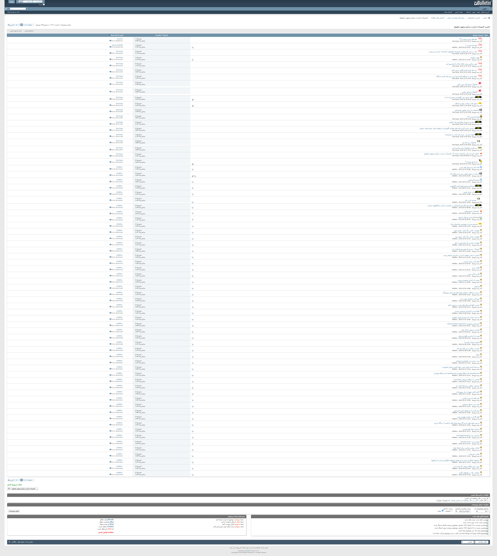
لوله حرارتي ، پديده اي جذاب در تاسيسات (459, 135)
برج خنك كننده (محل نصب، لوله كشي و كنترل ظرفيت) (461, 367)
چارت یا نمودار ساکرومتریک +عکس (461, 122)
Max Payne (455, 41)
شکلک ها (110, 522)
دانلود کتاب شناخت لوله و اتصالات (466, 104)
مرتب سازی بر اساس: (463, 509)
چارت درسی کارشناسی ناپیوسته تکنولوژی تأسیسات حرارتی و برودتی (453, 52)
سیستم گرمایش (474, 180)
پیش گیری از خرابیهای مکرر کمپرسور (467, 411)
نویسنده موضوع (478, 35)
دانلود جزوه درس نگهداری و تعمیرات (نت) (459, 97)
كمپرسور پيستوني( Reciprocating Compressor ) (463, 324)
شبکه (478, 355)
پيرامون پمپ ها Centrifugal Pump (468, 435)
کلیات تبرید (476, 268)
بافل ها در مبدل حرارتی (471, 262)
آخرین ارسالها (485, 12)
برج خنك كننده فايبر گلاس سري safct (464, 70)
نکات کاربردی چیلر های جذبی (469, 167)
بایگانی (14, 542)
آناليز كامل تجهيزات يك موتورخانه (468, 392)
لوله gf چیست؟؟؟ (473, 117)
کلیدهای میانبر (448, 12)
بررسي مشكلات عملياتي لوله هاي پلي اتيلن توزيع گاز (461, 293)
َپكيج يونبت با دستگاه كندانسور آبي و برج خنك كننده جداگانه (456, 76)
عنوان (486, 35)
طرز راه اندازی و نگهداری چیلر (469, 336)
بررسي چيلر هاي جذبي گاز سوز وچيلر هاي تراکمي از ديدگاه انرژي (457, 423)
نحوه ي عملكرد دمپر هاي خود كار (468, 348)
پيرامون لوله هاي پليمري (471, 429)
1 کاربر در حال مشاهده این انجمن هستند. (465, 500)
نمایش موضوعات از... (480, 509)
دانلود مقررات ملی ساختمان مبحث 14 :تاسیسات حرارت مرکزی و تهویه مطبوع (451, 154)
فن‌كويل (477, 286)
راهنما (12, 2)
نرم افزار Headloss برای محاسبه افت (464, 148)
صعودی (448, 511)
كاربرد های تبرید (474, 274)
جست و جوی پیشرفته (13, 12)
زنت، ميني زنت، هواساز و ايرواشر (468, 361)
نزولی (439, 511)
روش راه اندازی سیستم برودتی (469, 280)
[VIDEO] (111, 527)
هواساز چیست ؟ (471, 45)
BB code (111, 520)
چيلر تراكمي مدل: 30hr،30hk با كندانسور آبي (461, 64)
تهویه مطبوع (475, 58)
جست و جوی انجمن (16, 31)
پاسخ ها (165, 35)
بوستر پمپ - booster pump (470, 442)
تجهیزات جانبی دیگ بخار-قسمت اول (467, 243)
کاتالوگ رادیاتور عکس (469, 92)
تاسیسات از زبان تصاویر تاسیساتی (466, 110)
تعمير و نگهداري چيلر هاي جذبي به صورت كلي (464, 305)
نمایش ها (158, 35)
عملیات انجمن (459, 12)
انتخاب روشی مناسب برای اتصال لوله (466, 448)
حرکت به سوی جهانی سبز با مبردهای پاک (464, 174)
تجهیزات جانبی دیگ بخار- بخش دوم (467, 237)
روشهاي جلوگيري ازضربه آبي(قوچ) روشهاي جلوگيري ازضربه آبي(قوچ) (455, 460)
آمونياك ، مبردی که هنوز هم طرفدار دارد (466, 249)
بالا (9, 488)
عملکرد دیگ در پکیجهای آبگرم (469, 473)
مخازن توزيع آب (474, 454)
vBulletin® (248, 551)
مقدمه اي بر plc (470, 200)
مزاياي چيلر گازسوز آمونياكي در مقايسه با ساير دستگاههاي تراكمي (450, 206)
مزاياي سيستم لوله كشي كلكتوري (462, 186)
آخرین (12, 25)
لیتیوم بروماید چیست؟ (472, 342)
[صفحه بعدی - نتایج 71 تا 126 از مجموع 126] (16, 25)
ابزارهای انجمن (29, 31)
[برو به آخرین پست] (110, 41)
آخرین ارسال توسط (117, 35)
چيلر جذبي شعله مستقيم (471, 404)
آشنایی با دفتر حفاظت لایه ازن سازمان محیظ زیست (461, 255)
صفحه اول (21, 542)
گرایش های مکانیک (437, 18)
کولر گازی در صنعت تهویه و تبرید (468, 417)
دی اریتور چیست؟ (471, 162)
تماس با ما (29, 542)
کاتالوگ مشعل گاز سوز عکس (467, 85)
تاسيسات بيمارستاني (471, 211)
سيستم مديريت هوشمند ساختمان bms (464, 224)
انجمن (484, 9)
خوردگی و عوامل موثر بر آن (470, 299)
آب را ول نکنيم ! (468, 192)
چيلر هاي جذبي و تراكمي (471, 398)
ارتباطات (468, 12)
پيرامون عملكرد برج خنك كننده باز (468, 386)
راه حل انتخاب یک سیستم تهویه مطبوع (466, 317)
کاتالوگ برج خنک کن (469, 143)
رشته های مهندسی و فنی (456, 18)
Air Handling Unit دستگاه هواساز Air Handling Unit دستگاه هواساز (457, 373)
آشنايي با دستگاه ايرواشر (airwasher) (467, 380)
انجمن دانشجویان (473, 18)
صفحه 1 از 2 (27, 25)
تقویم (474, 12)
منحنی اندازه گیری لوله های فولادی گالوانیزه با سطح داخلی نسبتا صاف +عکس (446, 128)
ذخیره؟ (41, 4)
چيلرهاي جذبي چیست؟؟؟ (468, 39)
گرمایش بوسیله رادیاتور (466, 217)
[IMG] (112, 524)
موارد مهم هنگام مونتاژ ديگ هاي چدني (466, 466)
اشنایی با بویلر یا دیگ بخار (471, 330)
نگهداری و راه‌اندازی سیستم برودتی (467, 311)
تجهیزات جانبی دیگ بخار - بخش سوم (467, 230)
